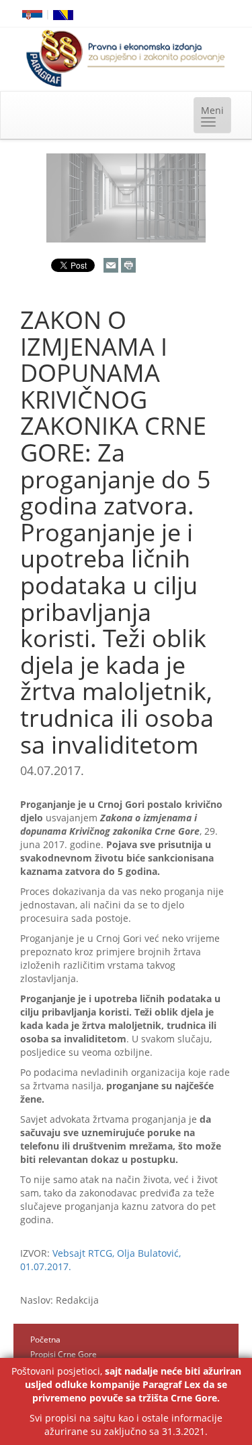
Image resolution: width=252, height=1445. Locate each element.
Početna (45, 1339)
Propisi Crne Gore (63, 1354)
